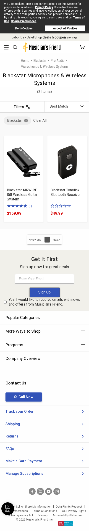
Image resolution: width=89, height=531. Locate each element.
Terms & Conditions (44, 511)
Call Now (25, 397)
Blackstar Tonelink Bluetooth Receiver (65, 192)
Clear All (40, 120)
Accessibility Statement (67, 515)
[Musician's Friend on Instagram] (57, 491)
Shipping (12, 424)
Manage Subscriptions (24, 473)
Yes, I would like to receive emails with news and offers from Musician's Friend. (44, 301)
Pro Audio (57, 60)
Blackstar (40, 60)
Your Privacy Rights (74, 511)
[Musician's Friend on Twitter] (40, 491)
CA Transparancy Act (19, 515)
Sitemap (43, 515)
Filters (19, 107)
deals (47, 37)
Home (25, 60)
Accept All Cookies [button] (65, 28)
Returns (11, 436)
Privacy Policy (44, 7)
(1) (30, 206)
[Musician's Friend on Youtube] (48, 491)
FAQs (9, 449)
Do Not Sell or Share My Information (29, 506)
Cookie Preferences (23, 21)
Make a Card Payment (23, 461)
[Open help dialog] (7, 508)
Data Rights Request (69, 506)
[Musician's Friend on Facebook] (32, 491)
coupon (60, 37)
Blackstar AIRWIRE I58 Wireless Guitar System (22, 194)
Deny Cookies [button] (24, 28)
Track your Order (19, 411)
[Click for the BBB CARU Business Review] (65, 523)
